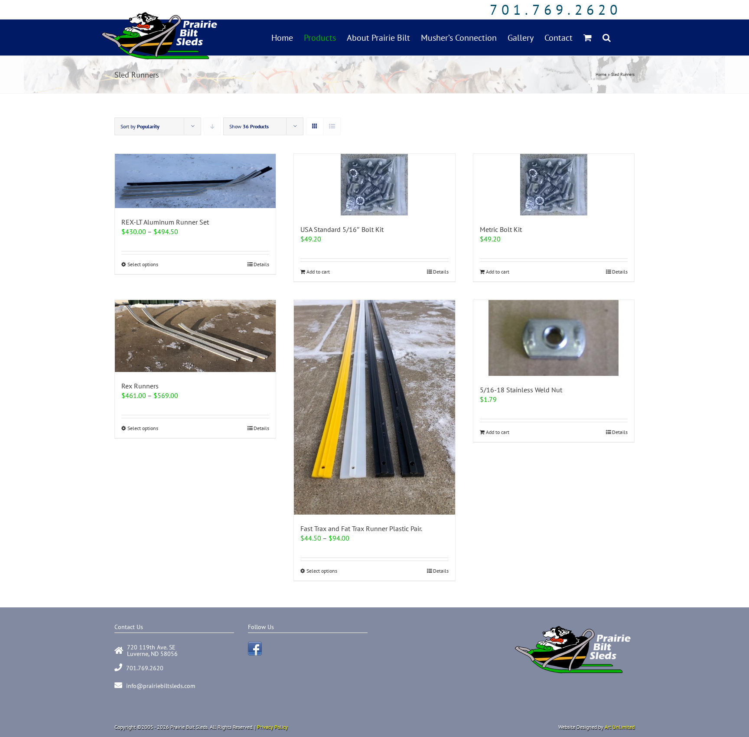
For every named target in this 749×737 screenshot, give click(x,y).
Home (601, 74)
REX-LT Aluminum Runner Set (165, 222)
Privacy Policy (272, 727)
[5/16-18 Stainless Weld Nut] (553, 338)
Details (261, 264)
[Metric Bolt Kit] (553, 184)
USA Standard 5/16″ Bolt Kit (342, 229)
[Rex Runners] (195, 336)
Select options (142, 264)
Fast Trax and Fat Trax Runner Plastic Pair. (361, 528)
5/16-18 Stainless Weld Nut (521, 389)
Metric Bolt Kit (501, 229)
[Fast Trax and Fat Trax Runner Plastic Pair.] (374, 407)
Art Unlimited (620, 727)
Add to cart (318, 271)
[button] (606, 37)
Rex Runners (140, 386)
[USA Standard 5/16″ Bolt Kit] (374, 184)
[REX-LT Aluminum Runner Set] (195, 181)
